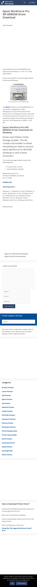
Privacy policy (22, 583)
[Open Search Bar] (24, 2)
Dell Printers (6, 395)
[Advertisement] (18, 45)
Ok (12, 583)
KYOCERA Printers (8, 415)
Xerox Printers (7, 455)
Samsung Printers (8, 443)
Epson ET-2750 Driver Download (16, 254)
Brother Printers (8, 388)
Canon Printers (7, 391)
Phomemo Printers (8, 427)
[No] (35, 581)
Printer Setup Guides (9, 435)
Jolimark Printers (8, 407)
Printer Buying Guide (9, 431)
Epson (8, 107)
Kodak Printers (7, 411)
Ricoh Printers (7, 439)
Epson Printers (7, 399)
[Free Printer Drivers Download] (7, 2)
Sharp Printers (7, 447)
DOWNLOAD (7, 182)
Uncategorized (7, 451)
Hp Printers (6, 403)
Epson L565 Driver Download (15, 256)
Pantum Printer (7, 423)
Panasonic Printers (8, 419)
